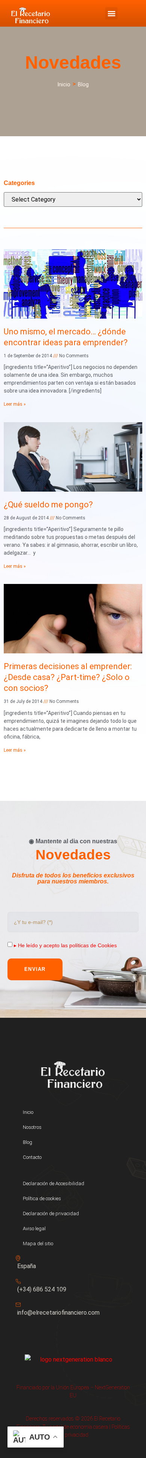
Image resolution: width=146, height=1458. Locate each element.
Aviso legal (34, 1228)
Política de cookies (42, 1198)
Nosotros (32, 1127)
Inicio (28, 1112)
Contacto (32, 1157)
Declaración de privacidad (51, 1213)
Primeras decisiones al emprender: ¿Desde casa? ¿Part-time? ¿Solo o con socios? (68, 677)
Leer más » (15, 404)
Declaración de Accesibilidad (53, 1183)
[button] (111, 13)
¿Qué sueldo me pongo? (48, 504)
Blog (27, 1142)
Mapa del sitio (38, 1243)
